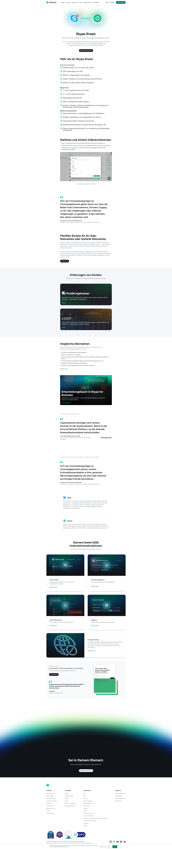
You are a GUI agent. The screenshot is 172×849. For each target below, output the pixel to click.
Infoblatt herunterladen (86, 50)
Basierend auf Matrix (70, 806)
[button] (62, 2)
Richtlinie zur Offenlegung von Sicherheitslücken (95, 818)
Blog (84, 793)
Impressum (86, 823)
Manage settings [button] (103, 846)
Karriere (85, 808)
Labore (85, 811)
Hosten (48, 811)
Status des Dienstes (88, 815)
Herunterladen (54, 674)
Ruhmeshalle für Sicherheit (89, 820)
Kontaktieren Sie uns (88, 813)
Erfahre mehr (64, 261)
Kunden (66, 798)
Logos (85, 825)
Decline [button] (109, 846)
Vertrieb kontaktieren (120, 798)
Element (49, 796)
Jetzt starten (121, 2)
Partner (66, 801)
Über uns (85, 798)
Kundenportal (118, 801)
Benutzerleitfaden (87, 803)
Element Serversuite (51, 798)
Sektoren (67, 793)
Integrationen (49, 806)
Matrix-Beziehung (87, 801)
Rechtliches (72, 841)
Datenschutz (80, 841)
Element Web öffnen (120, 793)
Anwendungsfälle (69, 796)
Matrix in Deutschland (70, 803)
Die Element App (50, 793)
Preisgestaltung (50, 813)
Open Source (86, 806)
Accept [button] (115, 846)
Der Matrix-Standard (51, 801)
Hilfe (84, 796)
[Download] (86, 390)
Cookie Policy (65, 846)
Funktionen (49, 803)
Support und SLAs (50, 808)
